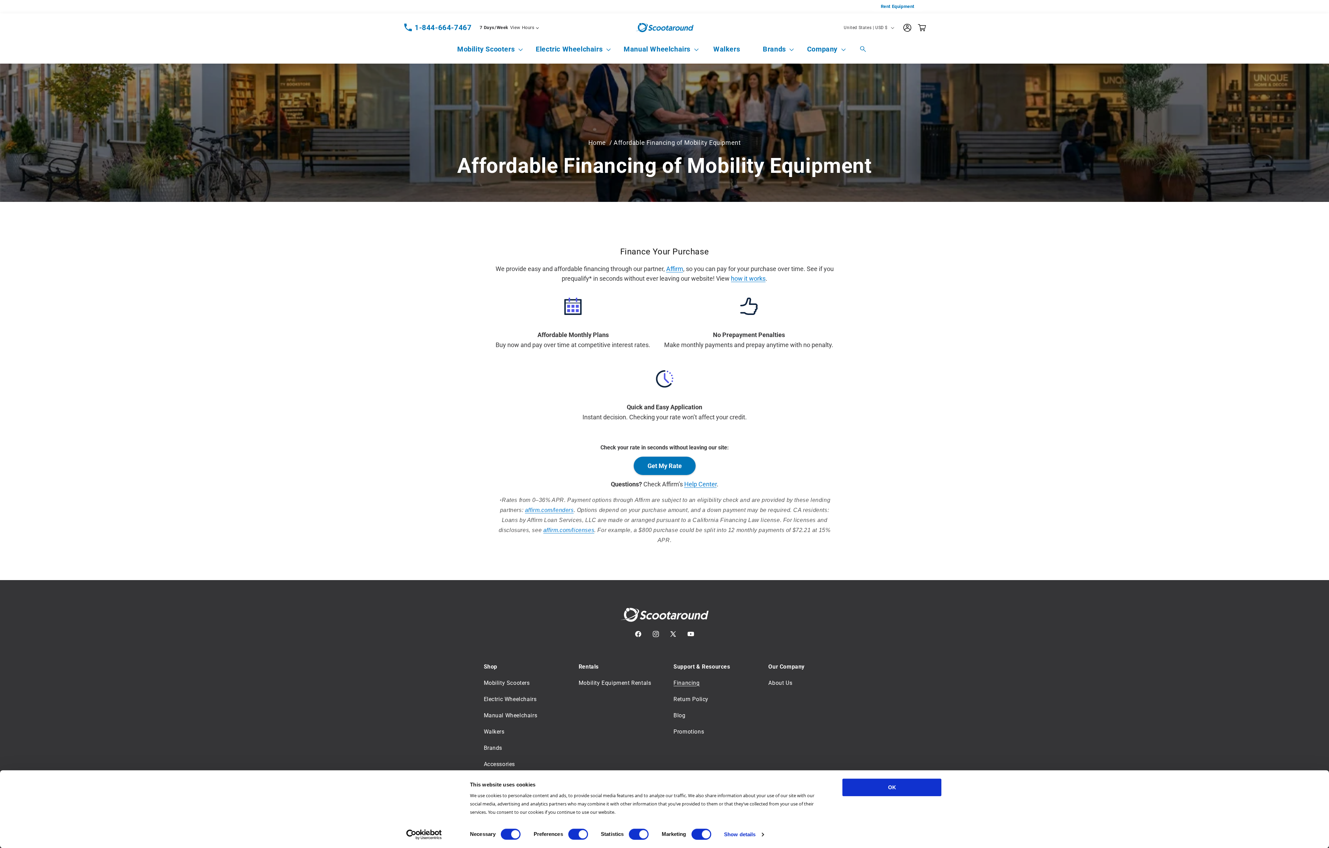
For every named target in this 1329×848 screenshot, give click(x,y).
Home (597, 142)
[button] (486, 49)
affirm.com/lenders (549, 510)
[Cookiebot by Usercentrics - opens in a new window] (424, 834)
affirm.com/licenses (568, 530)
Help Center (700, 484)
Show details (740, 834)
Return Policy (690, 699)
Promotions (688, 731)
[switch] (578, 834)
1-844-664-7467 (443, 28)
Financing (686, 683)
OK (892, 787)
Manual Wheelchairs (657, 49)
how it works (748, 278)
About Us (780, 683)
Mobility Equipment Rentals (615, 683)
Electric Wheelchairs (569, 49)
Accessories (499, 764)
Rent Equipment (897, 6)
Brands (774, 49)
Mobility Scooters (486, 49)
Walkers (494, 731)
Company (822, 49)
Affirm (674, 268)
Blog (679, 715)
